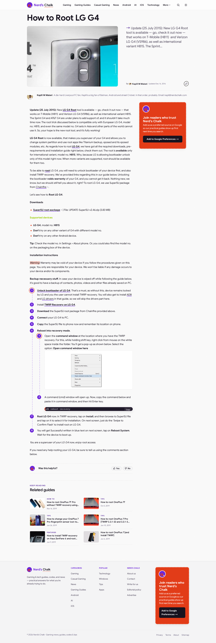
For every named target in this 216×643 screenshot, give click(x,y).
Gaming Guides (82, 5)
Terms (168, 635)
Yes (117, 468)
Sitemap (185, 635)
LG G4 (75, 146)
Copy (128, 410)
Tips (101, 584)
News (116, 5)
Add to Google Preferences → (163, 139)
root (47, 170)
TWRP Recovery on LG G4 (59, 304)
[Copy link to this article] (186, 84)
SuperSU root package (46, 209)
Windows (103, 578)
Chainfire (41, 187)
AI (135, 5)
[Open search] (178, 5)
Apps (101, 589)
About (176, 635)
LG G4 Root (69, 109)
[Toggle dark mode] (186, 5)
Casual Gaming (102, 5)
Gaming (67, 5)
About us (131, 573)
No (129, 468)
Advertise (131, 595)
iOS (142, 5)
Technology (153, 5)
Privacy (159, 635)
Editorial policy (134, 589)
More (165, 5)
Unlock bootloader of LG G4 (53, 290)
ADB (129, 294)
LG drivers (48, 298)
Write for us (132, 584)
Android (126, 5)
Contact (131, 578)
